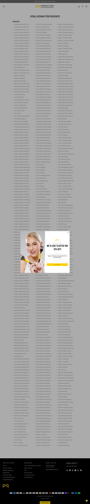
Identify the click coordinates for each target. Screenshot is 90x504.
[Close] (68, 232)
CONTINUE (57, 264)
